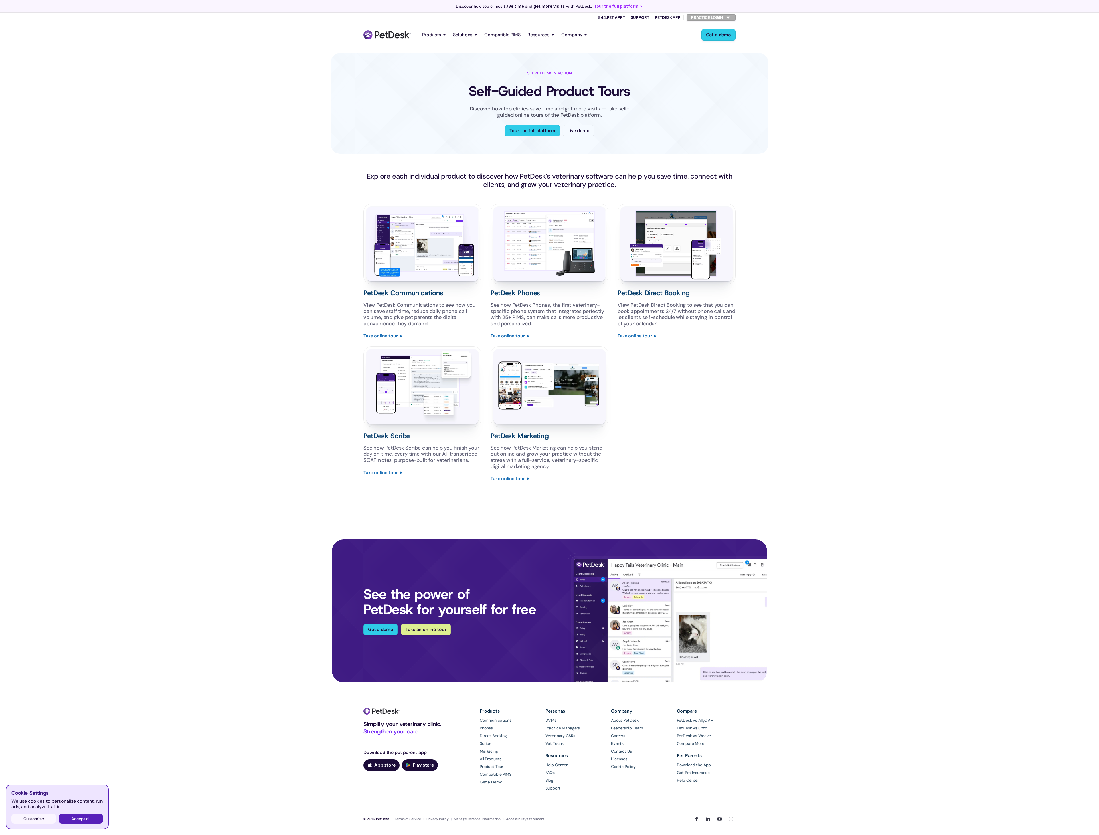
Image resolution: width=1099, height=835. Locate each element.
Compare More (690, 743)
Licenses (619, 758)
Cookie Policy (623, 766)
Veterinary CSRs (560, 735)
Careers (618, 735)
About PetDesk (625, 720)
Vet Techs (554, 743)
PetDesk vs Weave (694, 735)
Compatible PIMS (502, 35)
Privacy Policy (437, 819)
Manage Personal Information (477, 819)
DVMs (550, 720)
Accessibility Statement (525, 819)
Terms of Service (408, 819)
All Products (490, 758)
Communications (495, 720)
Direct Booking (493, 735)
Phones (486, 728)
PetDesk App (667, 17)
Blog (549, 780)
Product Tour (491, 766)
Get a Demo (491, 782)
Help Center (556, 764)
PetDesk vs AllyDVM (695, 720)
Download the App (694, 764)
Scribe (485, 743)
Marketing (489, 751)
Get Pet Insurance (693, 772)
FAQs (550, 772)
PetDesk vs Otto (692, 728)
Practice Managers (562, 728)
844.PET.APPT (611, 17)
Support (640, 17)
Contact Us (621, 751)
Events (617, 743)
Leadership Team (627, 728)
